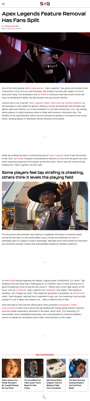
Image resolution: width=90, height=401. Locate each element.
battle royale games (34, 88)
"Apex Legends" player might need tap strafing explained (55, 103)
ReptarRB (50, 290)
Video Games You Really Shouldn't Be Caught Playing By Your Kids (10, 384)
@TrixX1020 (79, 293)
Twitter (43, 94)
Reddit (20, 158)
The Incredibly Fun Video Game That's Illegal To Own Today (32, 384)
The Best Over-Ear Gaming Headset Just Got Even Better (77, 384)
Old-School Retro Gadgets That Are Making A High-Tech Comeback (54, 384)
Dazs (72, 109)
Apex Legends (56, 155)
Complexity (21, 290)
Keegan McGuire (12, 26)
